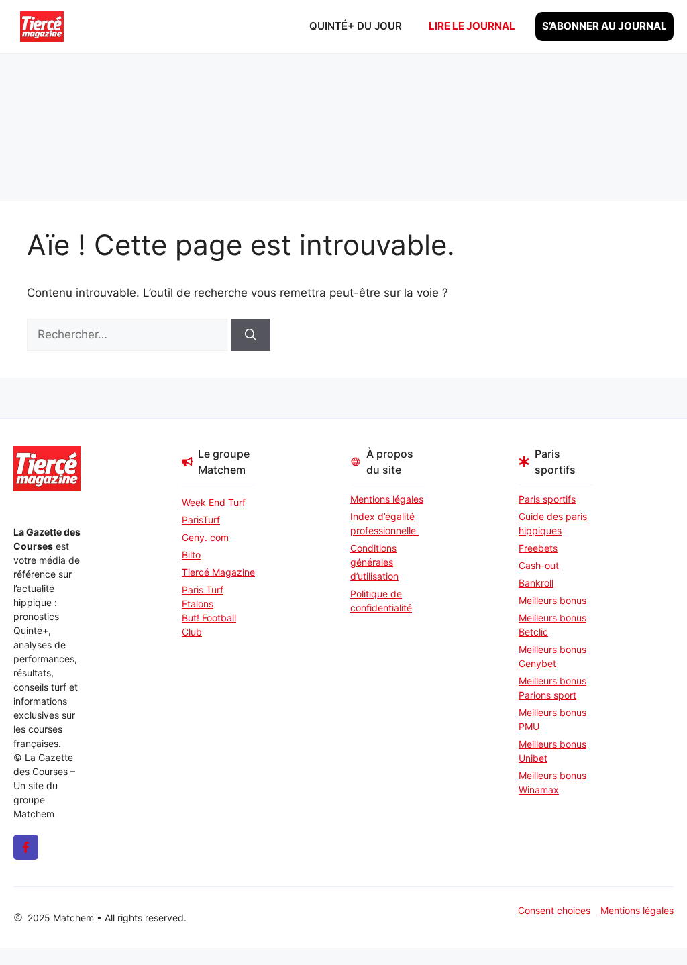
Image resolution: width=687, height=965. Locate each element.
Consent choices (554, 910)
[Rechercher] (250, 335)
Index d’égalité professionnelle (384, 523)
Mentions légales (386, 499)
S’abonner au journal (604, 25)
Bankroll (536, 583)
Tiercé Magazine (218, 572)
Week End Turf (214, 502)
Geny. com (205, 537)
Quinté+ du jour (355, 25)
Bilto (191, 554)
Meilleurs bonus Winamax (552, 782)
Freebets (538, 548)
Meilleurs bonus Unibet (552, 751)
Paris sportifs (547, 499)
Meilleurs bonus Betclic (552, 625)
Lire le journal (472, 25)
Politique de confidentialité (381, 600)
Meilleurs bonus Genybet (552, 656)
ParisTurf (201, 519)
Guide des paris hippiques (553, 523)
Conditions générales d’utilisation (374, 562)
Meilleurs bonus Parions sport (552, 688)
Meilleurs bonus (552, 600)
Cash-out (539, 565)
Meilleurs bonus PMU (552, 719)
